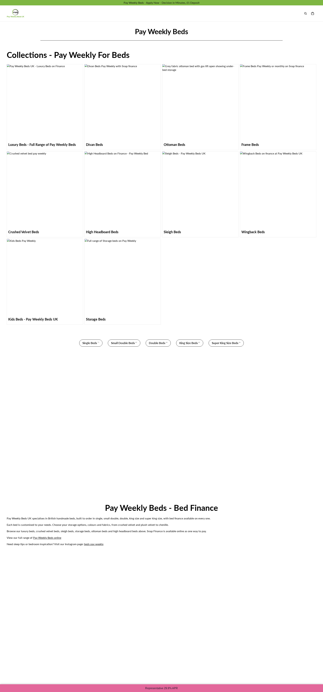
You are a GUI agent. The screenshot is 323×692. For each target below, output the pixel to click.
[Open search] (305, 13)
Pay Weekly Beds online (47, 537)
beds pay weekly (93, 544)
